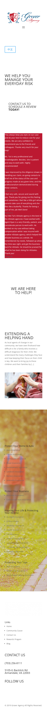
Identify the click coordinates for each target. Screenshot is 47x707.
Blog (8, 643)
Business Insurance (15, 495)
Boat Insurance (13, 566)
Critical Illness (13, 521)
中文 (10, 49)
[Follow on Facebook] (7, 39)
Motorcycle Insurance (16, 571)
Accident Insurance (15, 517)
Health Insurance (14, 530)
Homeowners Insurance (17, 467)
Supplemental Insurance (17, 543)
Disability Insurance (15, 525)
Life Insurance (13, 534)
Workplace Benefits (15, 551)
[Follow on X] (12, 39)
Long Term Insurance (16, 538)
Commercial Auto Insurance (19, 499)
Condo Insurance (14, 454)
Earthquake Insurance (16, 458)
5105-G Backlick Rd (16, 670)
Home (9, 626)
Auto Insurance (13, 450)
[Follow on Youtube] (17, 39)
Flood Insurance (13, 463)
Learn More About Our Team (23, 305)
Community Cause (14, 630)
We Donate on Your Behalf (23, 369)
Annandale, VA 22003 (17, 673)
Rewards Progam (14, 639)
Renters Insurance (15, 476)
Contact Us (11, 635)
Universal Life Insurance (17, 547)
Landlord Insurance (15, 471)
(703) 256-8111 (13, 663)
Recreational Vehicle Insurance (20, 575)
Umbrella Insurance (15, 480)
